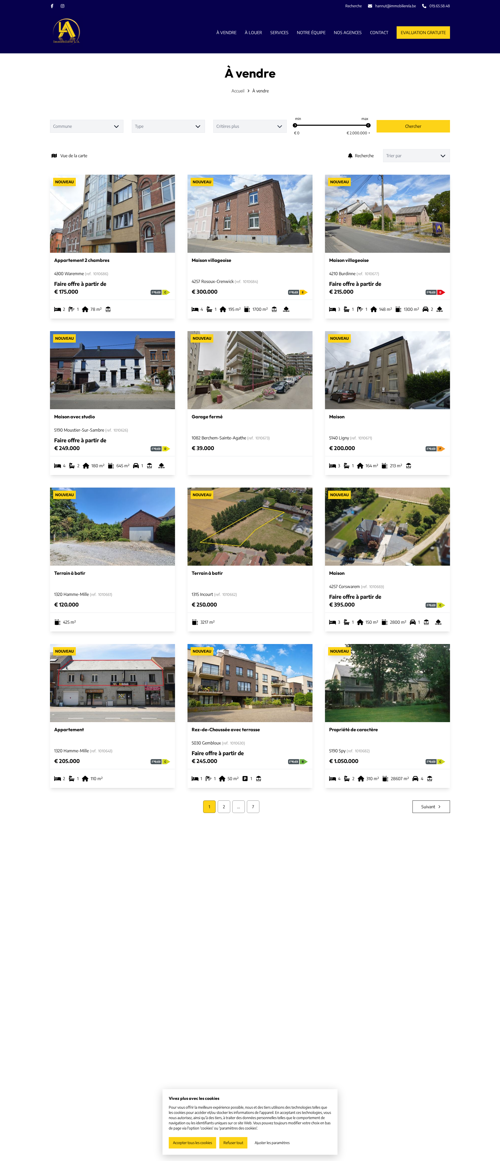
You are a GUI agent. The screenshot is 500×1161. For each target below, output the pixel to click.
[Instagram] (62, 6)
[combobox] (86, 126)
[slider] (295, 125)
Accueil (238, 90)
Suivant (428, 806)
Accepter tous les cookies (192, 1142)
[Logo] (83, 32)
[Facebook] (52, 6)
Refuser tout (233, 1142)
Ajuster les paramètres (272, 1142)
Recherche (364, 155)
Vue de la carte (73, 155)
